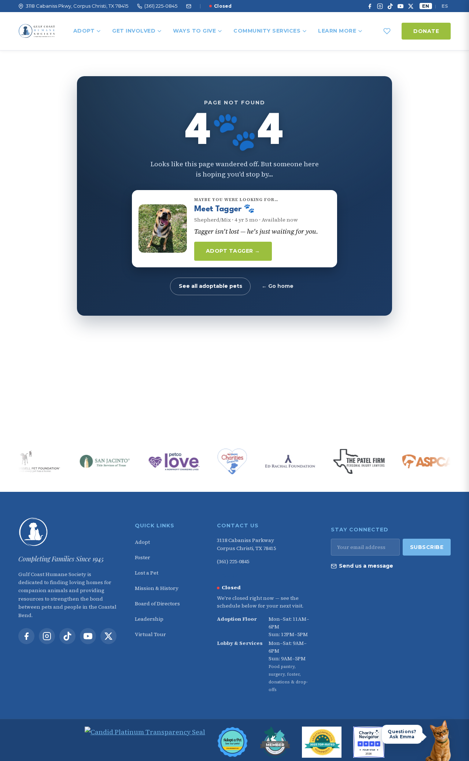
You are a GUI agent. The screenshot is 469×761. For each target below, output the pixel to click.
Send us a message (366, 566)
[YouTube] (400, 6)
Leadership (149, 619)
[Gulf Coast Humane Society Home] (67, 532)
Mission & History (156, 588)
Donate (426, 31)
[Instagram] (380, 6)
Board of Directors (157, 603)
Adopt (84, 30)
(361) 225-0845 (233, 561)
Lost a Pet (146, 572)
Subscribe (427, 547)
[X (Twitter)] (411, 6)
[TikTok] (390, 6)
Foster (142, 557)
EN (425, 6)
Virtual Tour (150, 634)
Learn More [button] (337, 30)
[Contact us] (188, 6)
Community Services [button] (266, 30)
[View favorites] (387, 31)
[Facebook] (370, 6)
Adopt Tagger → (233, 251)
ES (445, 6)
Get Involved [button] (133, 30)
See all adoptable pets (210, 286)
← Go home (277, 286)
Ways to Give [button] (194, 30)
